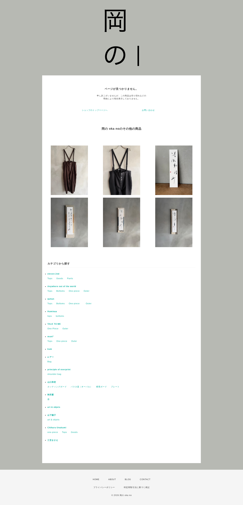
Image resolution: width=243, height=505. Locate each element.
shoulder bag (54, 374)
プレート (115, 387)
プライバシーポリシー (104, 487)
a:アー (50, 357)
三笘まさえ (52, 440)
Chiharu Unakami (56, 427)
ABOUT (112, 479)
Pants (70, 278)
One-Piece (53, 328)
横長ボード (101, 387)
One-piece (74, 291)
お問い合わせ (148, 110)
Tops (49, 278)
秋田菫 (50, 394)
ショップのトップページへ (95, 110)
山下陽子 (51, 415)
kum (49, 349)
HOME (96, 479)
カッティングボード (57, 387)
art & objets (53, 407)
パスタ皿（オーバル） (81, 387)
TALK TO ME (54, 324)
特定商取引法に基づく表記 (137, 487)
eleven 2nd (53, 274)
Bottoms (60, 291)
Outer (86, 291)
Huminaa (52, 311)
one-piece (52, 432)
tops (49, 316)
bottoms (60, 316)
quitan (50, 299)
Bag (49, 361)
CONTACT (145, 479)
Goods (59, 278)
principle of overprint (60, 369)
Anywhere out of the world (61, 286)
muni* (50, 336)
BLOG (128, 479)
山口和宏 (51, 382)
